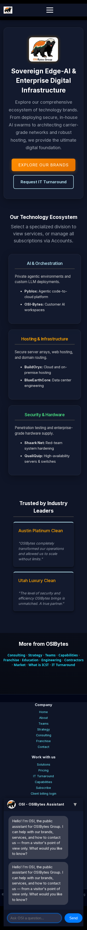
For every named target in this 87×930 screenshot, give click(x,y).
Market (20, 664)
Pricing (43, 770)
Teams (50, 655)
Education (30, 660)
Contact (43, 747)
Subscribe (43, 788)
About (43, 718)
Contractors (74, 660)
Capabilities (68, 655)
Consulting (16, 655)
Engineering (51, 660)
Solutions (43, 764)
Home (43, 712)
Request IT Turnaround (43, 181)
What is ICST (39, 664)
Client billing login (43, 793)
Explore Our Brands (43, 164)
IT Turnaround (63, 664)
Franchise (11, 660)
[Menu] (50, 10)
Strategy (35, 655)
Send (73, 918)
